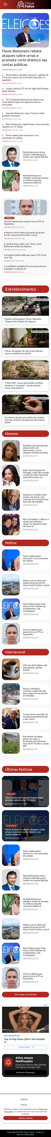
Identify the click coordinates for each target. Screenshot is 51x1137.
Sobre (24, 1105)
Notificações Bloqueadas (25, 1072)
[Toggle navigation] (5, 4)
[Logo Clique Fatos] (25, 4)
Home (24, 1099)
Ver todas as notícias (26, 994)
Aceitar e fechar (26, 1118)
